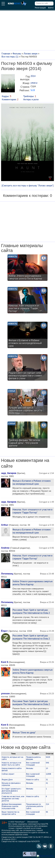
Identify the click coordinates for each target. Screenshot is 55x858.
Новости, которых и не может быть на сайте (11, 764)
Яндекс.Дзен (7, 780)
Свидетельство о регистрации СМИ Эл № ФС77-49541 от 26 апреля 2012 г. (27, 838)
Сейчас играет (8, 774)
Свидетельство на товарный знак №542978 (21, 841)
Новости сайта (32, 780)
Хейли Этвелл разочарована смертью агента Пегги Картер (33, 583)
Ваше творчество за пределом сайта (10, 813)
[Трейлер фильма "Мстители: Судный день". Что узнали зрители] (27, 435)
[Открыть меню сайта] (3, 4)
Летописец (7, 573)
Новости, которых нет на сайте (12, 758)
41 (47, 783)
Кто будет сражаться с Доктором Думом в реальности (11, 791)
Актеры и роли (30, 99)
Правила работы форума (33, 758)
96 (47, 812)
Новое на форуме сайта (25, 747)
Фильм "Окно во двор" (24, 732)
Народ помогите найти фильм (12, 769)
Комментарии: (10, 99)
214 (47, 804)
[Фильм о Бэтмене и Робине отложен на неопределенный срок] (27, 335)
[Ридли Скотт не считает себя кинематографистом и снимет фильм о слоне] (27, 367)
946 (47, 763)
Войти (50, 8)
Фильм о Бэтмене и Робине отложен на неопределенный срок (32, 482)
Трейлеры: (29, 96)
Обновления (32, 822)
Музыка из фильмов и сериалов (11, 784)
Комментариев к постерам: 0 (27, 196)
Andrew (5, 547)
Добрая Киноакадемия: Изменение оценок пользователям (12, 806)
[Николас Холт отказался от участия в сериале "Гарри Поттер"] (27, 300)
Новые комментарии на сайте (25, 463)
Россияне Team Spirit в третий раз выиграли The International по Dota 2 (31, 611)
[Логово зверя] (8, 84)
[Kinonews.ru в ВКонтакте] (45, 846)
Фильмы (29, 768)
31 (47, 780)
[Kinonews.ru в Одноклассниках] (51, 846)
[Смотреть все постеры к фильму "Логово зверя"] (27, 185)
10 (47, 768)
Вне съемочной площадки (33, 764)
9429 (48, 757)
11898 (48, 774)
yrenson (5, 693)
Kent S (4, 662)
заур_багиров (8, 473)
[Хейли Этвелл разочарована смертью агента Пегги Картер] (27, 268)
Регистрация (40, 8)
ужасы (34, 82)
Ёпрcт (4, 631)
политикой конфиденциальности (16, 832)
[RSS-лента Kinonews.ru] (39, 846)
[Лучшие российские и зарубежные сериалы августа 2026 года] (27, 402)
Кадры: (6, 96)
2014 (33, 76)
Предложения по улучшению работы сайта (34, 806)
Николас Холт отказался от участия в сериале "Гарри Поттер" (32, 511)
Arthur (4, 525)
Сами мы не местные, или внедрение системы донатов (13, 798)
